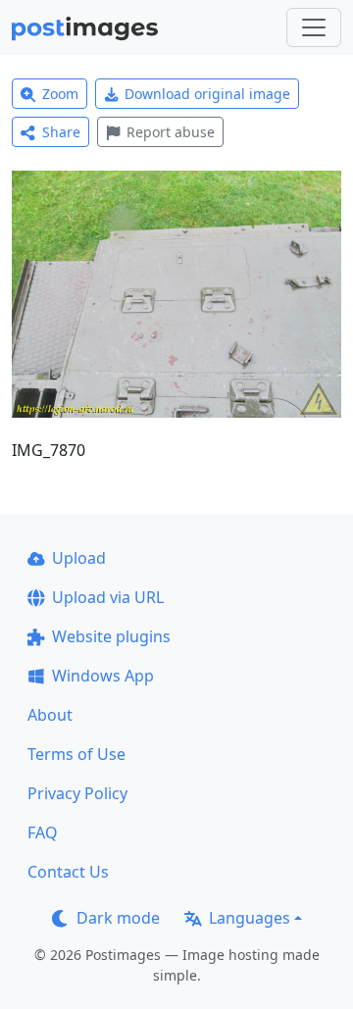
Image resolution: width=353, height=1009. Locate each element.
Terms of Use (76, 754)
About (50, 715)
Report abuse (170, 132)
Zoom (60, 93)
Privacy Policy (77, 793)
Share (61, 132)
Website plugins (111, 636)
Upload (79, 558)
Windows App (103, 675)
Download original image (207, 93)
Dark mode (118, 918)
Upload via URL (108, 597)
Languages (249, 918)
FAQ (42, 832)
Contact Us (68, 872)
